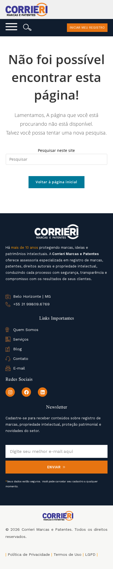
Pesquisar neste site (56, 150)
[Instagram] (10, 392)
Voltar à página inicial (56, 181)
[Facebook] (26, 392)
